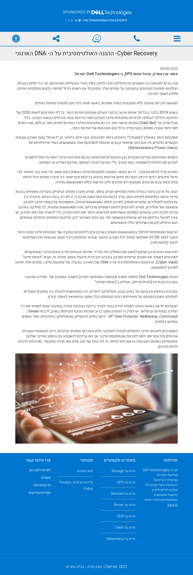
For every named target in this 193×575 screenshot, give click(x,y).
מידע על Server (124, 504)
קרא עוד (172, 504)
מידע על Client (125, 527)
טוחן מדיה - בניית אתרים (84, 567)
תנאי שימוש (85, 471)
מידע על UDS (126, 516)
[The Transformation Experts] (96, 20)
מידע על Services (123, 493)
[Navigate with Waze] (96, 39)
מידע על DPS (126, 482)
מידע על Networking (120, 538)
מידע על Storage (123, 471)
